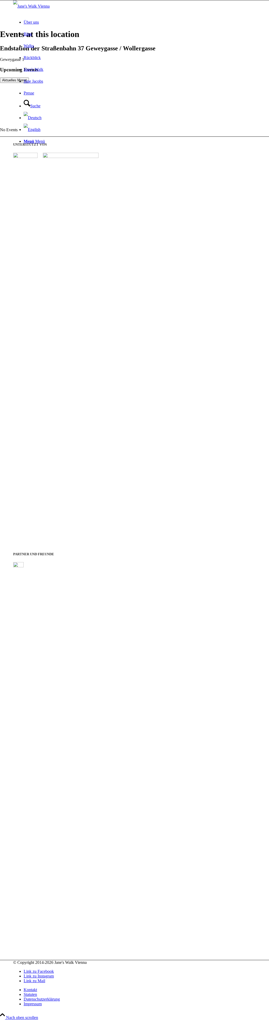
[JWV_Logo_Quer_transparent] (31, 6)
